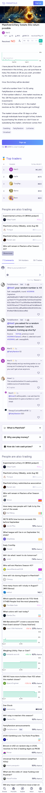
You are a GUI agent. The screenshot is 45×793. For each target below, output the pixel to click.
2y (26, 284)
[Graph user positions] (19, 41)
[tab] (8, 260)
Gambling (6, 128)
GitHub (18, 334)
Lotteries (30, 128)
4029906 (30, 292)
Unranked (6, 132)
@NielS (11, 287)
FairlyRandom (18, 128)
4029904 (11, 337)
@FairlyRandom (13, 352)
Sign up (38, 3)
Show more (7, 253)
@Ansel (12, 396)
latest (18, 337)
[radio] (24, 40)
